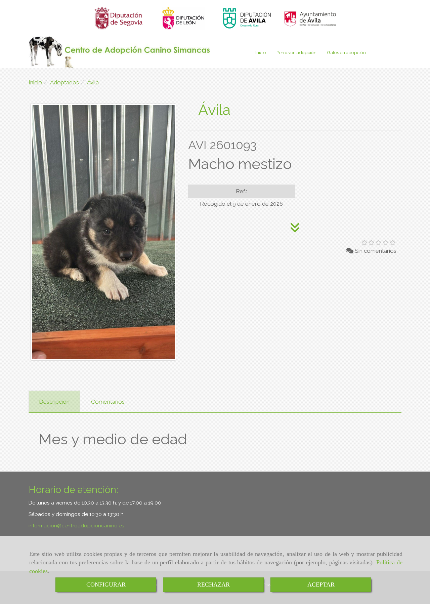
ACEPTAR (321, 584)
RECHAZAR (213, 584)
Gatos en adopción (346, 52)
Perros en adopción (296, 52)
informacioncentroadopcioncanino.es (76, 526)
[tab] (54, 402)
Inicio (260, 52)
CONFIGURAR (106, 584)
